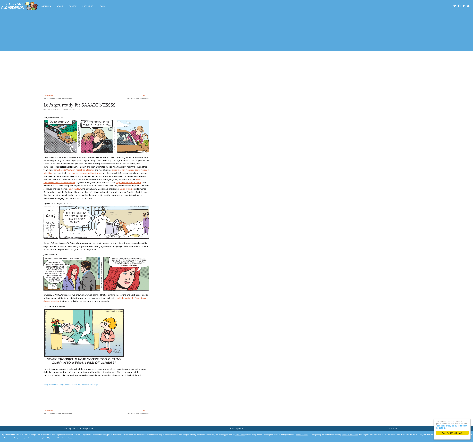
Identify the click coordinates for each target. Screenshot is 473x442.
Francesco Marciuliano (350, 435)
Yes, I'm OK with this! (452, 432)
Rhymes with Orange (90, 384)
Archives (46, 6)
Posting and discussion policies (78, 428)
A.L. (70, 438)
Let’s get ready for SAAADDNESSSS (79, 105)
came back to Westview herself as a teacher (74, 170)
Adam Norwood (301, 435)
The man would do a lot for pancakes (57, 98)
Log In (102, 6)
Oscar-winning (127, 189)
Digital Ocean (240, 435)
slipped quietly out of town (128, 182)
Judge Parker (65, 384)
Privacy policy (236, 428)
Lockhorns (75, 384)
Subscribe (87, 6)
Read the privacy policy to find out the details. (451, 426)
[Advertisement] (45, 31)
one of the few (74, 189)
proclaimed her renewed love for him (85, 173)
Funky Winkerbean (50, 384)
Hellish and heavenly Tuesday (138, 98)
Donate (72, 6)
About (60, 6)
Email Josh (394, 428)
